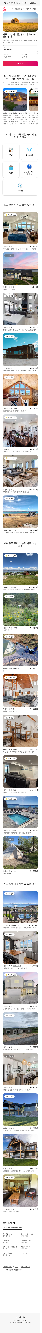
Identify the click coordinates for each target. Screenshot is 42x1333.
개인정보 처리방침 (16, 1323)
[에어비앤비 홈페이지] (4, 9)
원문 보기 (33, 3)
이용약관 (27, 1323)
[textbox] (11, 57)
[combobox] (20, 49)
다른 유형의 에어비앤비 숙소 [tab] (12, 1227)
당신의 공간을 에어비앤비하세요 (24, 9)
